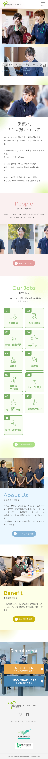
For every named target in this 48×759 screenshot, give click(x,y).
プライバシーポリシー (29, 721)
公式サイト (15, 721)
